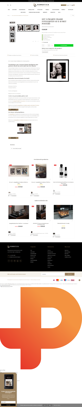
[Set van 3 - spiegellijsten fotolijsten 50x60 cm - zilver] (18, 170)
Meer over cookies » (57, 405)
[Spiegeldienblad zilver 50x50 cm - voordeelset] (18, 212)
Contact (49, 267)
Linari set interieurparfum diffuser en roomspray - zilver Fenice (63, 183)
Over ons (49, 250)
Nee (50, 405)
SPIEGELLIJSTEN (31, 9)
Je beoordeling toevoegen (17, 148)
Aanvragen (8, 404)
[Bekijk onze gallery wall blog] (13, 109)
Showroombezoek (51, 265)
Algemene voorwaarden (51, 255)
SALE (9, 9)
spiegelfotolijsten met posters (19, 101)
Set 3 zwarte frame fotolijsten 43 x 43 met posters (20, 15)
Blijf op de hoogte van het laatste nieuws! (17, 274)
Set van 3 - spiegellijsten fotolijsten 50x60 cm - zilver (18, 183)
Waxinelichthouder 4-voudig (63, 223)
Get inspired (50, 263)
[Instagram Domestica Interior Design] (11, 261)
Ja (44, 405)
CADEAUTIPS (52, 12)
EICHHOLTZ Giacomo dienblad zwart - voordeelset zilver (41, 224)
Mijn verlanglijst (67, 255)
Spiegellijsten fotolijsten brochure (21, 120)
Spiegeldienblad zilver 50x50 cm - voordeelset (18, 223)
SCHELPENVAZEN (22, 9)
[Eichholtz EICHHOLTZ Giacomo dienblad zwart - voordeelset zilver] (41, 212)
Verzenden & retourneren (52, 253)
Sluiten (11, 286)
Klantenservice (50, 260)
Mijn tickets (66, 253)
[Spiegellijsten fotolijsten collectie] (13, 137)
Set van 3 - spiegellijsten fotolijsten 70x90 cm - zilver (41, 183)
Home (8, 15)
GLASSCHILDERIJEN (55, 9)
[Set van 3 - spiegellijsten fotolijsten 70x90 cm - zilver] (41, 170)
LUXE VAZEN (14, 9)
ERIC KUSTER (23, 12)
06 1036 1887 (13, 255)
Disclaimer (49, 258)
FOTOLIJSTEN (39, 9)
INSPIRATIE (45, 12)
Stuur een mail (45, 52)
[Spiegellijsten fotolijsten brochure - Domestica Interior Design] (24, 128)
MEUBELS (63, 9)
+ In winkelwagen (63, 45)
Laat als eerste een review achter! (48, 26)
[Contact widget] (0, 371)
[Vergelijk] (10, 5)
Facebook (38, 279)
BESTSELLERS (70, 9)
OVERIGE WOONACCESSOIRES (34, 12)
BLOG (59, 12)
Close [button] (1, 372)
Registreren (66, 250)
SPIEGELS (47, 9)
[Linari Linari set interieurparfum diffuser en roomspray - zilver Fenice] (63, 170)
